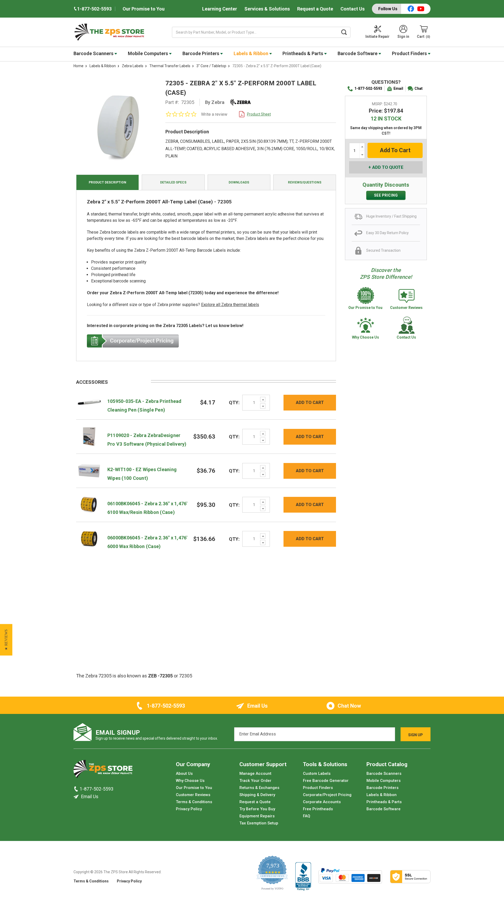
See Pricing (386, 195)
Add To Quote (387, 167)
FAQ (306, 816)
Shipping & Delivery (257, 794)
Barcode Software (358, 53)
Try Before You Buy (257, 809)
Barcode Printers (201, 53)
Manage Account (255, 773)
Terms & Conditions (194, 801)
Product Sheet (259, 114)
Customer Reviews (193, 794)
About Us (184, 773)
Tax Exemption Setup (258, 823)
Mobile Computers (148, 53)
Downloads (239, 182)
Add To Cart (310, 402)
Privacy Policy (189, 809)
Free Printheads (318, 809)
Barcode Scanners (94, 53)
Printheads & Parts (303, 53)
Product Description (107, 182)
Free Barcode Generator (326, 780)
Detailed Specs (173, 182)
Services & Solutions (267, 9)
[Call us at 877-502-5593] (77, 789)
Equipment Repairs (257, 816)
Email (398, 88)
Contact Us (352, 9)
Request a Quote (315, 9)
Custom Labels (316, 773)
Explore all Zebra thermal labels (230, 304)
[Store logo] (103, 770)
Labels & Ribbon (251, 53)
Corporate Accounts (322, 801)
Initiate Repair (377, 36)
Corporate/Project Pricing (327, 794)
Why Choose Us (190, 780)
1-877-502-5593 (368, 88)
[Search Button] (344, 32)
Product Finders (410, 53)
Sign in (403, 36)
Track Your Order (255, 780)
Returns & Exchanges (259, 787)
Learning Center (219, 9)
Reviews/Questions (304, 182)
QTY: (234, 402)
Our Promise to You (144, 9)
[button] (6, 639)
